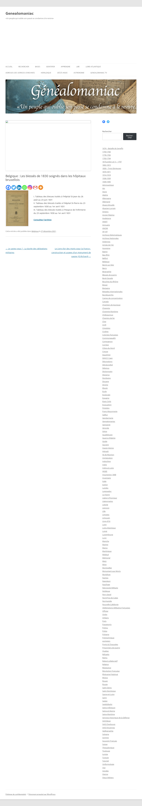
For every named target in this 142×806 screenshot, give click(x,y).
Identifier (50, 66)
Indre (104, 464)
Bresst (104, 285)
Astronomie (79, 73)
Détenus (105, 368)
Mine (104, 564)
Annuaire (106, 225)
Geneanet (106, 424)
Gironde (105, 428)
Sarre (104, 697)
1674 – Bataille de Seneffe (112, 148)
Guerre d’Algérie (108, 438)
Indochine (106, 461)
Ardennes (106, 241)
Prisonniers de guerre (111, 647)
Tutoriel (105, 761)
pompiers (106, 641)
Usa (103, 767)
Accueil (9, 66)
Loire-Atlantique (93, 66)
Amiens (105, 211)
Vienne (105, 774)
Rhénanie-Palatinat (110, 674)
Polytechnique (108, 638)
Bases (37, 66)
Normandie (107, 601)
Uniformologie (108, 764)
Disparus (106, 375)
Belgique (35, 231)
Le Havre (106, 494)
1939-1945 (106, 181)
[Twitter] (13, 187)
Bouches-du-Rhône (110, 281)
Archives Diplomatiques (112, 235)
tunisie (105, 754)
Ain (103, 188)
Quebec (105, 651)
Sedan (104, 701)
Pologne (105, 634)
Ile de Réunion (108, 454)
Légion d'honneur (109, 498)
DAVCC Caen (107, 358)
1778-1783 (106, 155)
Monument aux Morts (111, 571)
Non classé (106, 594)
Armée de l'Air (108, 245)
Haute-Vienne (108, 448)
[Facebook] (8, 187)
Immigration (107, 458)
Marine (105, 544)
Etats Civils (106, 401)
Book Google (107, 278)
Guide (104, 441)
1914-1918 (106, 175)
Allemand (106, 201)
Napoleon (106, 581)
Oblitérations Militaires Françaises (116, 608)
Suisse (104, 744)
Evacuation (106, 404)
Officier (105, 611)
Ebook (105, 388)
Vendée (105, 771)
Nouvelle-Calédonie (110, 604)
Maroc (105, 548)
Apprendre (65, 66)
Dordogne (106, 378)
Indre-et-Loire (108, 468)
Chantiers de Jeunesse (111, 305)
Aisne (104, 191)
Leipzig (105, 504)
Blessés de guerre (109, 275)
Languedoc (106, 491)
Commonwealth (109, 338)
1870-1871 (106, 171)
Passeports (106, 624)
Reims (104, 657)
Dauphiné (106, 355)
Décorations (107, 361)
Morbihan (106, 574)
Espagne (105, 398)
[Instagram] (29, 187)
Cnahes (105, 331)
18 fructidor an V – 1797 (112, 161)
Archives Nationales (110, 238)
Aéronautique (108, 185)
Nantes (105, 578)
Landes (105, 488)
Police (104, 631)
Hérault (105, 451)
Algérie (105, 195)
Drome (105, 385)
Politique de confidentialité (16, 794)
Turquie (105, 757)
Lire (78, 66)
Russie (105, 684)
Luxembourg (107, 534)
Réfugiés (105, 654)
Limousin (106, 518)
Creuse (105, 351)
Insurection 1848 (109, 474)
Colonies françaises (110, 335)
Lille (104, 511)
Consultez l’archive (42, 219)
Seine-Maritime (108, 714)
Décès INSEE (62, 73)
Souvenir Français (109, 741)
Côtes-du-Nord (108, 348)
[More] (40, 187)
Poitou (105, 628)
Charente (106, 308)
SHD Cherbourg (108, 724)
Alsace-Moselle (108, 205)
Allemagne (106, 198)
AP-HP (105, 231)
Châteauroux (107, 315)
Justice (105, 484)
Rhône (105, 677)
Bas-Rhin (106, 255)
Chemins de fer (108, 318)
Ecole (104, 391)
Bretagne (106, 288)
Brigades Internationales (112, 291)
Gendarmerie (107, 418)
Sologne (105, 734)
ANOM (105, 228)
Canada (105, 301)
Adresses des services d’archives (20, 73)
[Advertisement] (71, 42)
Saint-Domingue (109, 691)
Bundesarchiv (108, 295)
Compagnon (107, 341)
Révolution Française (111, 671)
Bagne (104, 251)
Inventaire (106, 478)
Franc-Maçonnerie (109, 411)
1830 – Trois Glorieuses (111, 168)
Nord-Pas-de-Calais (110, 598)
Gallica (105, 414)
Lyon (104, 538)
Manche (105, 541)
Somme (105, 737)
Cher (104, 321)
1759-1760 (106, 151)
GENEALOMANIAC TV (98, 73)
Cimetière (106, 328)
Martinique (106, 551)
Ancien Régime (108, 215)
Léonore (105, 508)
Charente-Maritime (110, 311)
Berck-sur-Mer (108, 265)
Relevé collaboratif (109, 661)
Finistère (105, 408)
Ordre (104, 614)
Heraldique (46, 73)
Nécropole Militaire (110, 588)
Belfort (105, 258)
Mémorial (106, 558)
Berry (104, 268)
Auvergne (106, 248)
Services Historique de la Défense (116, 717)
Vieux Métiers (108, 777)
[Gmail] (35, 187)
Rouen (105, 681)
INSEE (104, 471)
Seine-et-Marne (108, 711)
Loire (104, 524)
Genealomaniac (20, 13)
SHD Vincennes (108, 727)
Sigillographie (107, 731)
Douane (105, 381)
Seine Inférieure (108, 707)
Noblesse (106, 591)
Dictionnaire (107, 371)
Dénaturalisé (107, 365)
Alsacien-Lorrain (109, 208)
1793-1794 (106, 158)
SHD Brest (106, 721)
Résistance (106, 667)
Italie (104, 481)
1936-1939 (106, 178)
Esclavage (106, 394)
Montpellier (107, 568)
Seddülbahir (107, 704)
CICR (104, 325)
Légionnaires (107, 501)
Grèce (104, 431)
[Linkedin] (19, 187)
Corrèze (105, 345)
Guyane (105, 444)
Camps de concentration (112, 298)
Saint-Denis (107, 687)
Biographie (106, 271)
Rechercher (23, 66)
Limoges (105, 514)
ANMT (104, 221)
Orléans (105, 618)
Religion (105, 664)
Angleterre (106, 218)
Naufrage (106, 584)
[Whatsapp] (24, 187)
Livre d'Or (106, 521)
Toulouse (106, 751)
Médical (105, 554)
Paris (104, 621)
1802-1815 (106, 165)
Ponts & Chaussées (110, 644)
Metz (104, 561)
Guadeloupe (107, 434)
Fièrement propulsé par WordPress (41, 794)
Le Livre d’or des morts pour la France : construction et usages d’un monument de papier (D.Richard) (71, 252)
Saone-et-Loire (108, 694)
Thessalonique (108, 747)
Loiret (104, 531)
